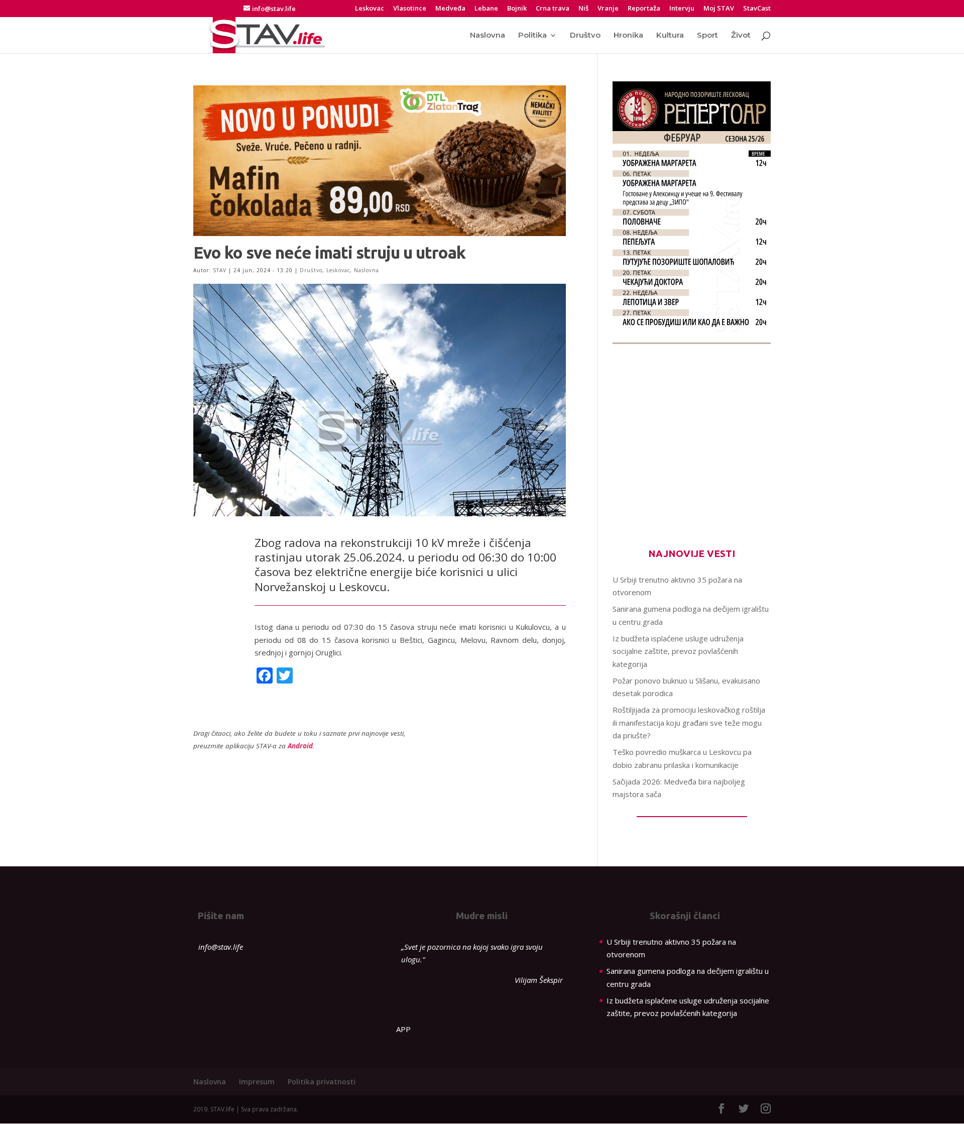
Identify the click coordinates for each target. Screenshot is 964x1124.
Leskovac (369, 9)
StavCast (757, 9)
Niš (583, 9)
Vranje (608, 9)
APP (403, 1029)
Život (741, 36)
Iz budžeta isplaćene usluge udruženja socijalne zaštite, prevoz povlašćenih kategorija (678, 651)
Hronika (628, 36)
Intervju (681, 9)
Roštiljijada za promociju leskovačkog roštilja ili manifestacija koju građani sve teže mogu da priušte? (689, 722)
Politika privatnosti (321, 1081)
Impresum (257, 1081)
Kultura (670, 36)
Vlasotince (409, 9)
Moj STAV (718, 9)
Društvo (585, 36)
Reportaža (644, 9)
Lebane (486, 9)
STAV (219, 270)
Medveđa (450, 9)
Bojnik (517, 9)
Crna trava (552, 9)
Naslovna (487, 36)
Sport (707, 36)
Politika (532, 36)
